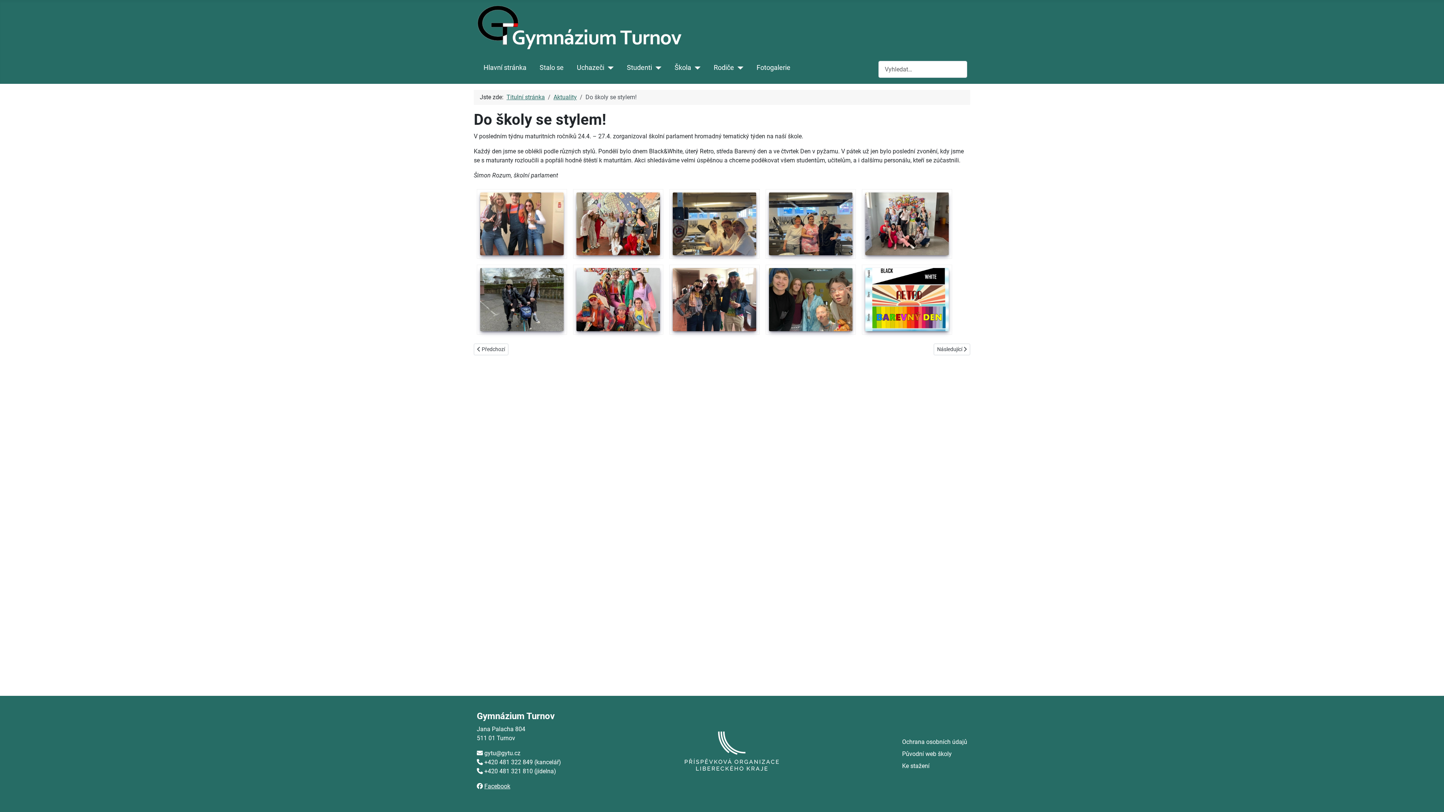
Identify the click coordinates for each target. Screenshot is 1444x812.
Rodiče (724, 67)
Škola (683, 67)
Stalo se (552, 67)
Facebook (497, 786)
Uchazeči (590, 67)
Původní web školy (927, 753)
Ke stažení (916, 766)
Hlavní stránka (505, 67)
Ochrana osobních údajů (934, 741)
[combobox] (922, 69)
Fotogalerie (773, 67)
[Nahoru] (1431, 798)
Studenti (639, 67)
